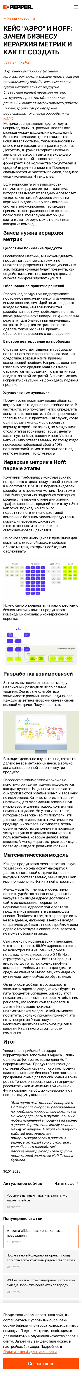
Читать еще (65, 1184)
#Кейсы (24, 62)
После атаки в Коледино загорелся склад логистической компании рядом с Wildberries (41, 1258)
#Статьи (9, 62)
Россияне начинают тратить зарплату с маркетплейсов (37, 1198)
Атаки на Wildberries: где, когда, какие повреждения (35, 1233)
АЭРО (8, 119)
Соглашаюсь (41, 1364)
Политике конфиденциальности (30, 1352)
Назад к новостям (21, 18)
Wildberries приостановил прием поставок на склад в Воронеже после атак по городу (41, 1283)
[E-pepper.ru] (18, 7)
